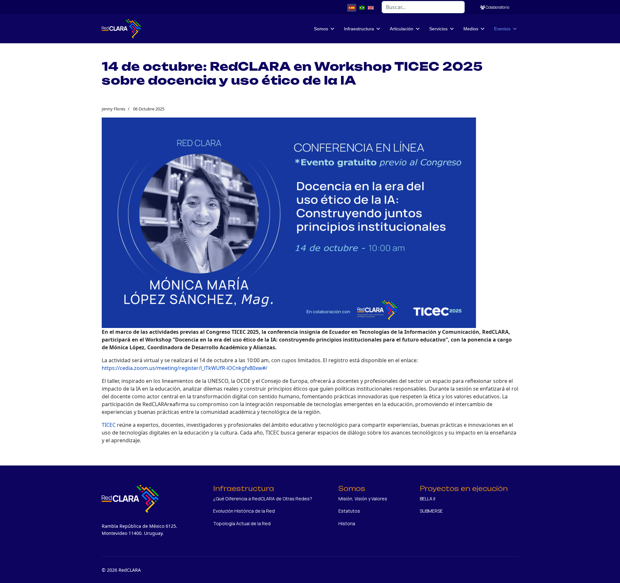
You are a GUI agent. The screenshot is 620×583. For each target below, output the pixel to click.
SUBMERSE (431, 511)
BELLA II (427, 499)
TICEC (109, 424)
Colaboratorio (497, 7)
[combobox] (423, 7)
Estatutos (349, 511)
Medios (470, 28)
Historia (346, 523)
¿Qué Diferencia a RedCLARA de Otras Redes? (262, 499)
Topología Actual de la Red (242, 523)
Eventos (502, 28)
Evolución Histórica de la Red (244, 511)
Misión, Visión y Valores (362, 499)
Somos (321, 28)
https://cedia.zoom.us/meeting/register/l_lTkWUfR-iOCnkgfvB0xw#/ (184, 368)
